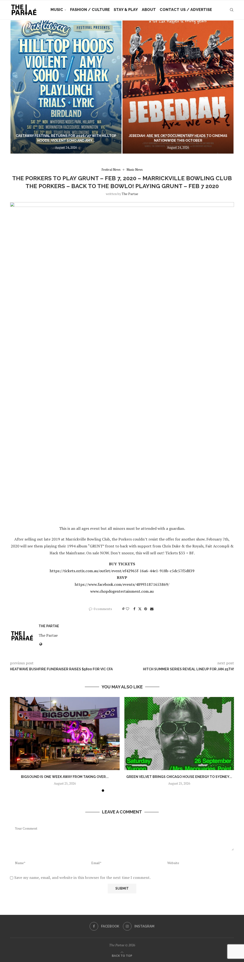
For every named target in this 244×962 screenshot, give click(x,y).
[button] (19, 87)
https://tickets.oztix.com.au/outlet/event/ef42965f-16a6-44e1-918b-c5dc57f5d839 (122, 570)
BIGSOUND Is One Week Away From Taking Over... (65, 777)
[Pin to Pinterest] (145, 608)
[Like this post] (127, 608)
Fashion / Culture (90, 9)
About (149, 9)
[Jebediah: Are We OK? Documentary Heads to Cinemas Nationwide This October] (178, 87)
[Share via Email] (152, 608)
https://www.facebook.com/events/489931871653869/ (122, 584)
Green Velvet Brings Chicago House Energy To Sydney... (179, 777)
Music (57, 9)
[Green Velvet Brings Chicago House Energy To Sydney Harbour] (179, 733)
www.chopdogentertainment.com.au (122, 591)
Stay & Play (126, 9)
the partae (130, 193)
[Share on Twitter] (140, 608)
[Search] (231, 9)
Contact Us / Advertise (186, 9)
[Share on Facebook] (134, 608)
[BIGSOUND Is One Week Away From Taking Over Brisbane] (65, 733)
